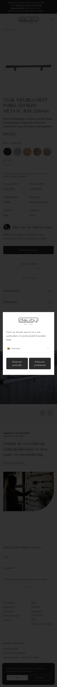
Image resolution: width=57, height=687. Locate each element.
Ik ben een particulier (17, 363)
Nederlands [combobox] (15, 348)
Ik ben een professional (39, 363)
